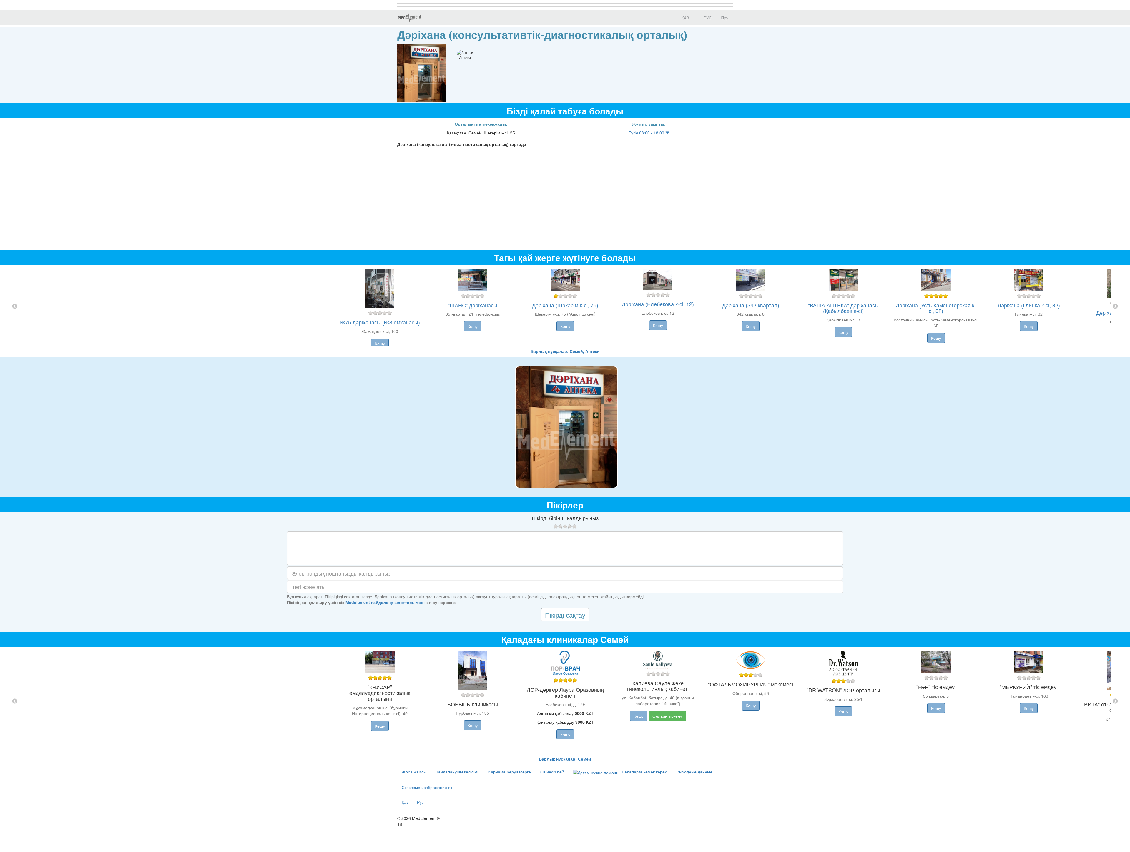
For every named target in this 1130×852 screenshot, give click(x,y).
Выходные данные (694, 772)
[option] (565, 307)
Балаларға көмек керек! (644, 772)
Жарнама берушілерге (509, 772)
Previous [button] (15, 306)
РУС (707, 18)
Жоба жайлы (414, 772)
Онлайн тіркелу (667, 716)
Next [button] (1115, 306)
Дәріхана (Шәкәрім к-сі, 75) (565, 305)
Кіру (724, 18)
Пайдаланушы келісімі (456, 772)
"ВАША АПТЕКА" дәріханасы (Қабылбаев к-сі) (843, 308)
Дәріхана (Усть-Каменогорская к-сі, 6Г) (936, 308)
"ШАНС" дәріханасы (472, 305)
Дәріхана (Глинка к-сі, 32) (1029, 305)
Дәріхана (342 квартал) (750, 305)
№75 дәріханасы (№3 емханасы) (380, 322)
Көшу (380, 343)
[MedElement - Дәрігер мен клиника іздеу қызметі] (409, 17)
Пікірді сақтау (565, 614)
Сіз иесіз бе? (552, 772)
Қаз (405, 802)
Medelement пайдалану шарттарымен (384, 602)
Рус (420, 802)
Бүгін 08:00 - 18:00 (647, 133)
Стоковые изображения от (427, 787)
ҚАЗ (684, 18)
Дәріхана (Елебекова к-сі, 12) (658, 304)
